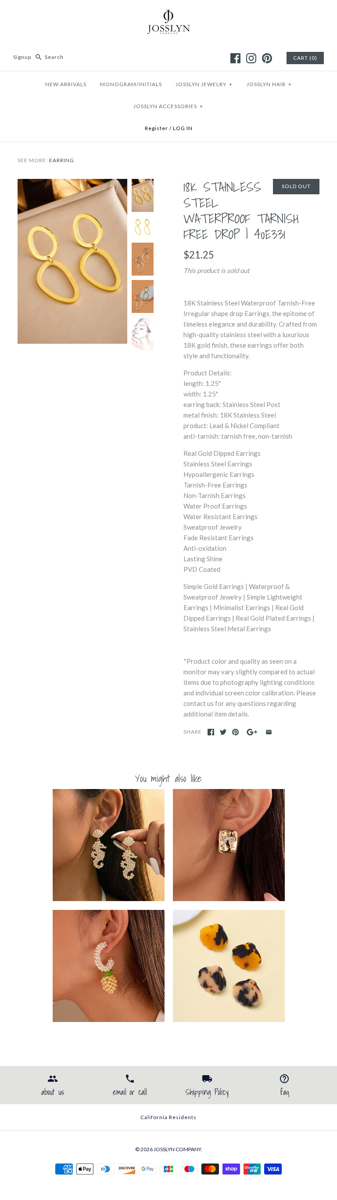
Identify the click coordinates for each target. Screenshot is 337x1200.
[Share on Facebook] (211, 732)
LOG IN (183, 128)
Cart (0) (305, 58)
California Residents (168, 1117)
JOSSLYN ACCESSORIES (168, 106)
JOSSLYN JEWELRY (204, 84)
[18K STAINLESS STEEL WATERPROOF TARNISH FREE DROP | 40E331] (72, 184)
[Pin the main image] (235, 732)
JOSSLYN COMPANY (177, 1149)
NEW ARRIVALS (65, 84)
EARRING (61, 160)
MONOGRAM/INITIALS (131, 84)
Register (156, 128)
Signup (22, 57)
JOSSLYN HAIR (269, 84)
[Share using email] (268, 732)
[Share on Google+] (252, 732)
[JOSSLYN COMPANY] (168, 14)
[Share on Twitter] (223, 732)
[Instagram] (251, 58)
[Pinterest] (267, 58)
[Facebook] (235, 58)
